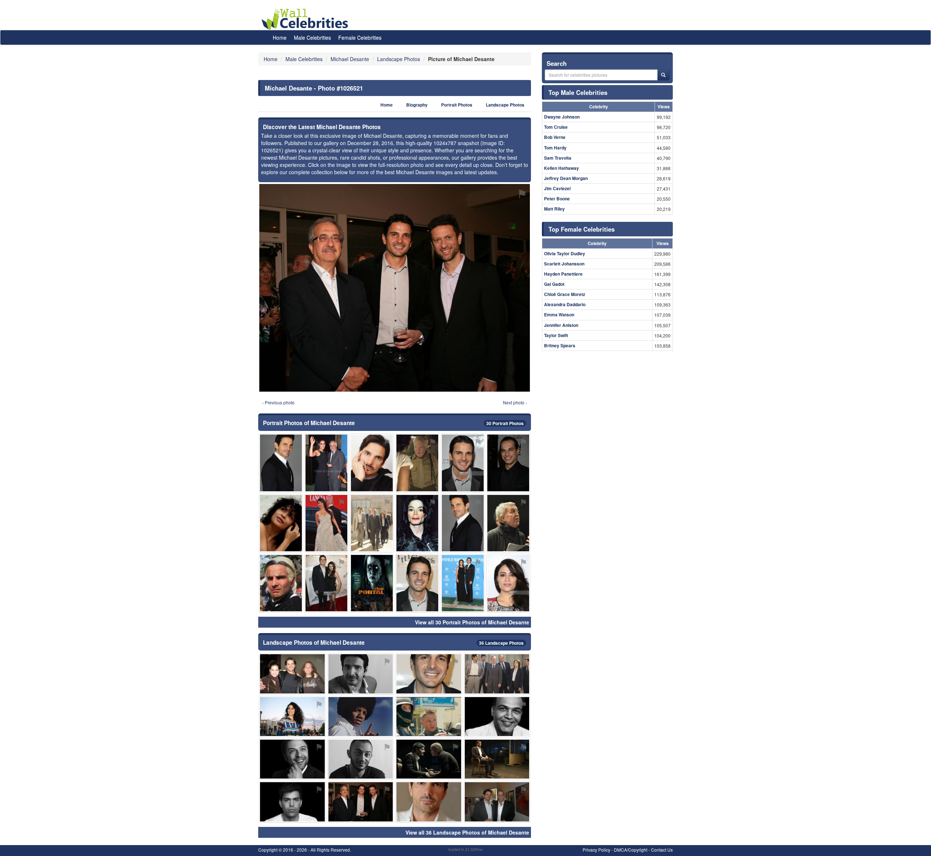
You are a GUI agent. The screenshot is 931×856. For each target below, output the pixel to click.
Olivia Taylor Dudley (564, 253)
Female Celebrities (359, 37)
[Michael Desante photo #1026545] (497, 801)
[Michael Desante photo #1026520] (372, 523)
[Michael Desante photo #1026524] (463, 462)
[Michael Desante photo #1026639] (508, 523)
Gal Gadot (554, 284)
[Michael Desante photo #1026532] (326, 462)
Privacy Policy (596, 850)
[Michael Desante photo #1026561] (292, 801)
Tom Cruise (556, 127)
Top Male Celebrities (577, 92)
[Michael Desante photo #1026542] (428, 801)
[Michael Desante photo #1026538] (497, 759)
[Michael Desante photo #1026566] (292, 673)
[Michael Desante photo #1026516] (360, 673)
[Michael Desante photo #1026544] (372, 462)
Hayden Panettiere (563, 274)
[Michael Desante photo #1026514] (463, 523)
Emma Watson (559, 314)
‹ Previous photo (278, 402)
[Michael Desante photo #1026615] (508, 583)
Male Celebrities (312, 37)
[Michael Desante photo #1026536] (326, 583)
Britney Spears (559, 345)
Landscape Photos (505, 105)
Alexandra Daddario (565, 304)
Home (280, 37)
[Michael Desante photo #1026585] (417, 523)
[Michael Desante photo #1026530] (428, 716)
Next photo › (515, 402)
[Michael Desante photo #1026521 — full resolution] (394, 288)
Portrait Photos (456, 105)
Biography (417, 105)
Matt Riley (554, 208)
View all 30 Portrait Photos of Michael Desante (472, 622)
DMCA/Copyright (630, 850)
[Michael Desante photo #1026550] (497, 673)
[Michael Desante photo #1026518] (417, 583)
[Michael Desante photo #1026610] (508, 462)
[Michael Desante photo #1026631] (360, 716)
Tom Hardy (555, 147)
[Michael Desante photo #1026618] (372, 583)
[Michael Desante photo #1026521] (360, 801)
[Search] (663, 74)
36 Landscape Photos (501, 643)
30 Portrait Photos (505, 423)
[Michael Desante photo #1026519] (281, 583)
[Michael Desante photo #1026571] (417, 462)
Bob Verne (555, 137)
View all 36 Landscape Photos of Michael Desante (467, 832)
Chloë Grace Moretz (564, 294)
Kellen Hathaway (561, 168)
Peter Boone (557, 198)
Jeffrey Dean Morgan (566, 178)
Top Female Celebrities (581, 229)
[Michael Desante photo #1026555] (292, 716)
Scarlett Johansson (564, 263)
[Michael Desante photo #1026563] (497, 716)
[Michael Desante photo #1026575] (326, 523)
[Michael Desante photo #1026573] (292, 759)
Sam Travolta (557, 158)
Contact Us (662, 850)
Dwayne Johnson (562, 116)
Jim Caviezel (557, 188)
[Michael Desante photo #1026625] (281, 523)
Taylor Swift (556, 335)
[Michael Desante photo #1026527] (463, 583)
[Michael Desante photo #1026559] (360, 759)
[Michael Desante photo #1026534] (428, 759)
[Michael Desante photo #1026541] (428, 673)
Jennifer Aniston (561, 325)
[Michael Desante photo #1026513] (281, 462)
